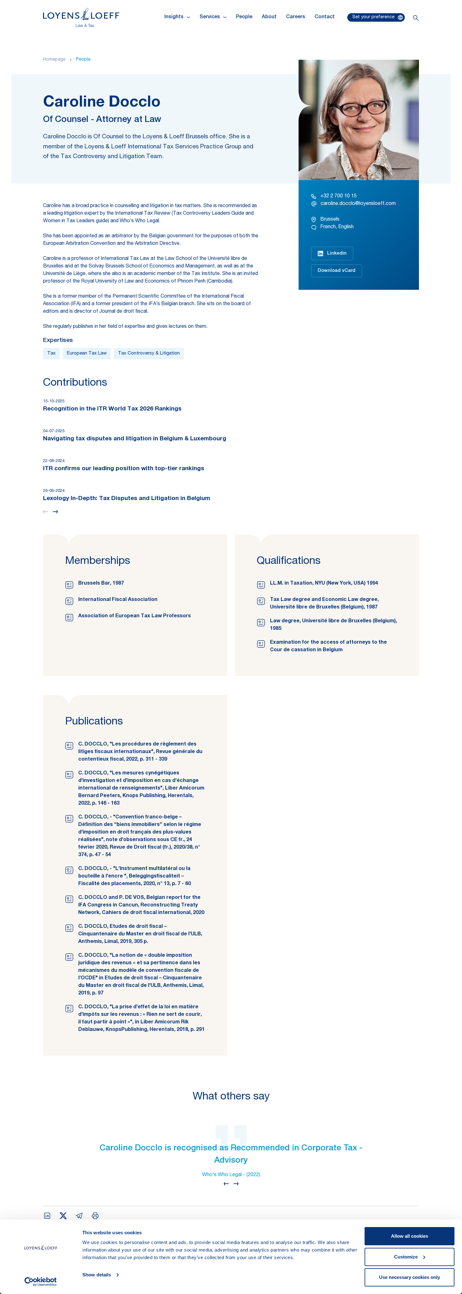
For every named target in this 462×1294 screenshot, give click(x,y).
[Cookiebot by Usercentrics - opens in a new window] (40, 1281)
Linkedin (337, 253)
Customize (406, 1256)
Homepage (54, 60)
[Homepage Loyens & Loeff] (81, 17)
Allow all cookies (409, 1236)
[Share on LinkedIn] (47, 1216)
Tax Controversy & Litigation (149, 353)
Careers (295, 17)
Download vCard (336, 270)
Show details (96, 1274)
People (244, 17)
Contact (325, 17)
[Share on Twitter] (63, 1216)
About (269, 17)
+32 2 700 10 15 (338, 196)
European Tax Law (87, 353)
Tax (51, 353)
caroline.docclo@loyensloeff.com (358, 203)
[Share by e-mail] (79, 1216)
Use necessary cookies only (409, 1277)
